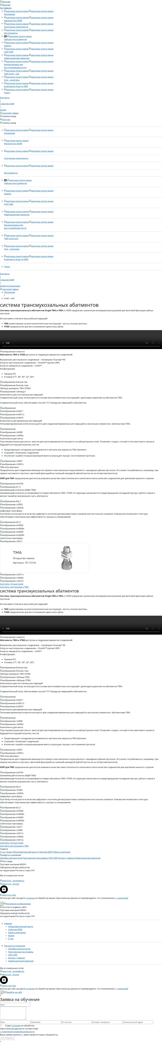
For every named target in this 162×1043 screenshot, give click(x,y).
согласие (30, 898)
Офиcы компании (61, 852)
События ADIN (45, 852)
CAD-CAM (52, 858)
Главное (8, 923)
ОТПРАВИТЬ (7, 1038)
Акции (9, 852)
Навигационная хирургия (87, 858)
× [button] (0, 995)
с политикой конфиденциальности (17, 1031)
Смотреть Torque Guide (11, 584)
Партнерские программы (35, 858)
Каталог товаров (66, 858)
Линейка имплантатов (11, 858)
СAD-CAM (12, 954)
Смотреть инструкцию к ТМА (14, 587)
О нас (3, 852)
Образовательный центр (25, 852)
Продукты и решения (14, 945)
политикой (122, 988)
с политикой (122, 898)
